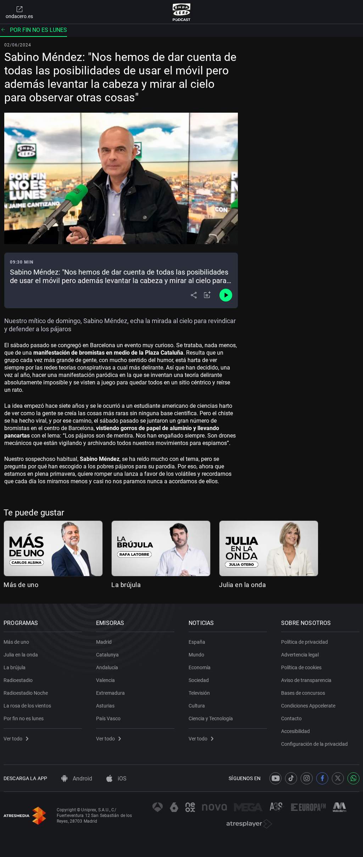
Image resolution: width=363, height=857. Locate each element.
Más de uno (21, 584)
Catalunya (107, 655)
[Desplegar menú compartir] (193, 295)
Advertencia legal (300, 655)
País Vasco (108, 718)
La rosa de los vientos (27, 706)
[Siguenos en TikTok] (291, 778)
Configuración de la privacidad (314, 744)
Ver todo (13, 739)
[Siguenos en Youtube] (275, 778)
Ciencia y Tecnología (211, 718)
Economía (200, 667)
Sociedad (199, 680)
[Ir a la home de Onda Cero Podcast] (182, 12)
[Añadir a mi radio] (207, 295)
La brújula (126, 584)
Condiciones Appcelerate (308, 706)
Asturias (105, 706)
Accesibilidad (295, 731)
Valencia (105, 680)
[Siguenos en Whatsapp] (353, 778)
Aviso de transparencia (306, 680)
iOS (121, 778)
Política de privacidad (304, 642)
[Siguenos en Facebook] (322, 778)
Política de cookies (301, 667)
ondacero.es (19, 16)
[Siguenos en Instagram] (307, 778)
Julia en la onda (242, 584)
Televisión (199, 693)
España (197, 642)
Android (81, 778)
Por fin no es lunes (38, 30)
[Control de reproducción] (225, 295)
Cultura (197, 706)
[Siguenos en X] (338, 778)
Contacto (291, 718)
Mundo (196, 655)
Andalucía (107, 667)
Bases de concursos (303, 693)
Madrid (104, 642)
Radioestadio (18, 680)
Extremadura (110, 693)
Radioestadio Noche (26, 693)
